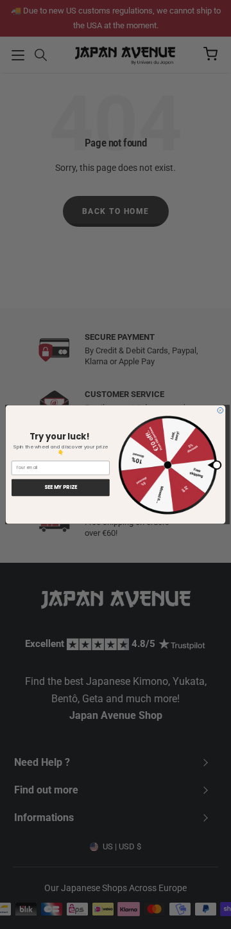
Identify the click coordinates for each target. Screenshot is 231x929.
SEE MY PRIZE (60, 487)
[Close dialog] (220, 410)
